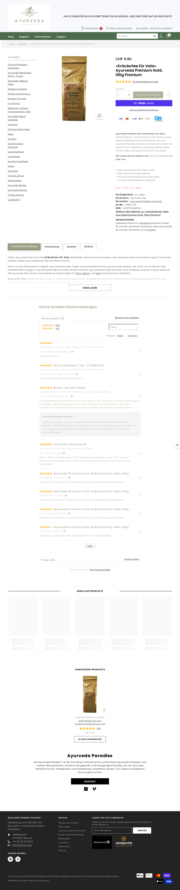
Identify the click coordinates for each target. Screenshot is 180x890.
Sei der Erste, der (90, 569)
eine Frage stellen (100, 569)
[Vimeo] (94, 789)
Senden (142, 830)
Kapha (86, 273)
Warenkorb (144, 223)
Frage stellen (131, 559)
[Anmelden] (161, 36)
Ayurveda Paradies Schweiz (146, 201)
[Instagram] (86, 789)
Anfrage (152, 230)
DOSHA (88, 246)
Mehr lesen (90, 287)
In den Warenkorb (148, 95)
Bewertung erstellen (127, 317)
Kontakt (90, 781)
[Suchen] (154, 36)
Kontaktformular (22, 845)
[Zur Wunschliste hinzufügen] (168, 94)
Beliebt (120, 336)
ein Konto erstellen (161, 28)
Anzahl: (120, 89)
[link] (23, 643)
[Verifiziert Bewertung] (72, 351)
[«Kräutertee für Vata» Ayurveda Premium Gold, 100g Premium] (90, 694)
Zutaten (71, 246)
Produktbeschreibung (24, 246)
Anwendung (52, 246)
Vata (98, 273)
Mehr (90, 546)
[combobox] (134, 36)
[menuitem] (22, 66)
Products (22, 44)
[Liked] (140, 351)
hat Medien (133, 336)
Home (11, 44)
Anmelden (142, 28)
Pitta (78, 273)
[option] (90, 711)
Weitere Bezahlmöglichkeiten (144, 110)
